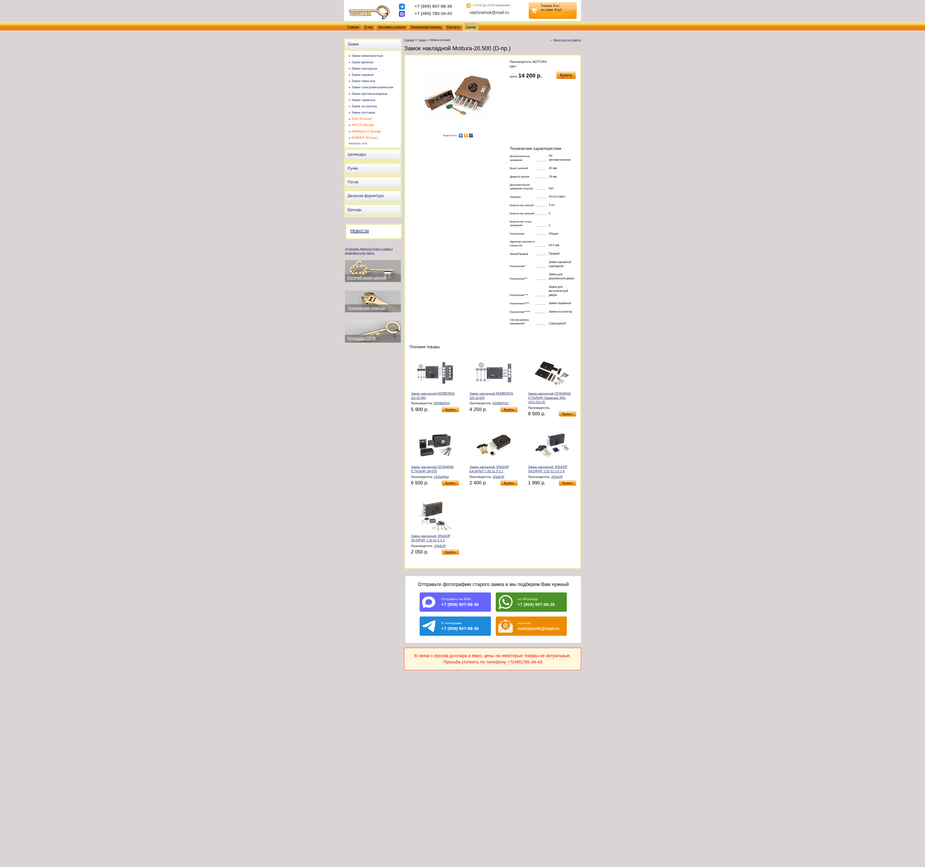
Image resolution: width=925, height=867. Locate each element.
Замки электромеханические (372, 87)
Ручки (353, 168)
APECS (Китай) (362, 125)
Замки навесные (363, 81)
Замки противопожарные (369, 94)
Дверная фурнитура (366, 196)
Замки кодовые (362, 75)
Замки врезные (362, 62)
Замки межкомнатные (367, 56)
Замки (353, 44)
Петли (353, 182)
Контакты (453, 27)
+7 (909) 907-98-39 (433, 6)
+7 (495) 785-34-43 (433, 13)
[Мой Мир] (471, 135)
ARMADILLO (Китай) (366, 131)
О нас (368, 27)
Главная (353, 27)
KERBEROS (442, 403)
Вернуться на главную (567, 40)
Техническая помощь (426, 27)
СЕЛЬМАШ (441, 477)
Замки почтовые (363, 112)
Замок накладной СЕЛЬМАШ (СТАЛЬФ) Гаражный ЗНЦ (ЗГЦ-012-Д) (549, 398)
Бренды (355, 210)
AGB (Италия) (361, 119)
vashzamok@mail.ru (489, 12)
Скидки (471, 27)
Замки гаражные (363, 100)
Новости (359, 230)
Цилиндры (357, 154)
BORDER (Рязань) (364, 138)
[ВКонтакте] (460, 135)
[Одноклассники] (466, 135)
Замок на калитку (364, 106)
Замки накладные (364, 68)
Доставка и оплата (391, 27)
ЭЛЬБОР (498, 477)
